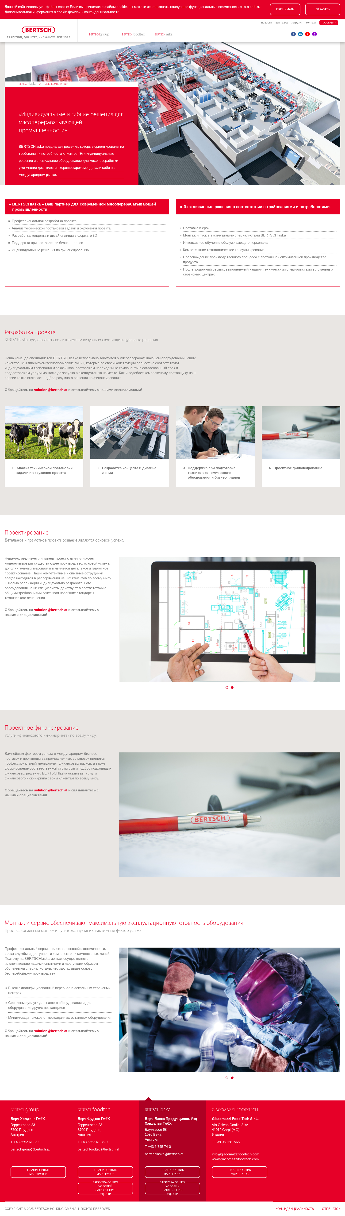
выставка (282, 22)
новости (266, 22)
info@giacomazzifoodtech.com (235, 1154)
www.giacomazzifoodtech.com (235, 1159)
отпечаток (331, 1209)
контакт (311, 22)
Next (328, 620)
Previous (130, 620)
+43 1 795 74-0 (159, 1147)
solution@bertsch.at (50, 390)
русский (328, 22)
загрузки (297, 22)
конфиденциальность (295, 1209)
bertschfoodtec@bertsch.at (98, 1149)
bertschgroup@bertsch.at (30, 1149)
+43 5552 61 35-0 (27, 1142)
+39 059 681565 (227, 1142)
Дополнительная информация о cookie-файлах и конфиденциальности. (62, 12)
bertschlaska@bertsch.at (164, 1154)
